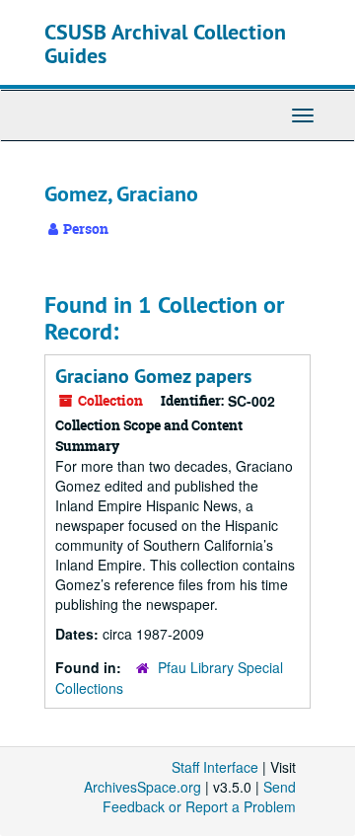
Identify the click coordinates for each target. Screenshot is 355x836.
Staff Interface (215, 767)
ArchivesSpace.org (142, 787)
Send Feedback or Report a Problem (199, 796)
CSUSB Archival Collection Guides (165, 43)
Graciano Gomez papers (153, 376)
